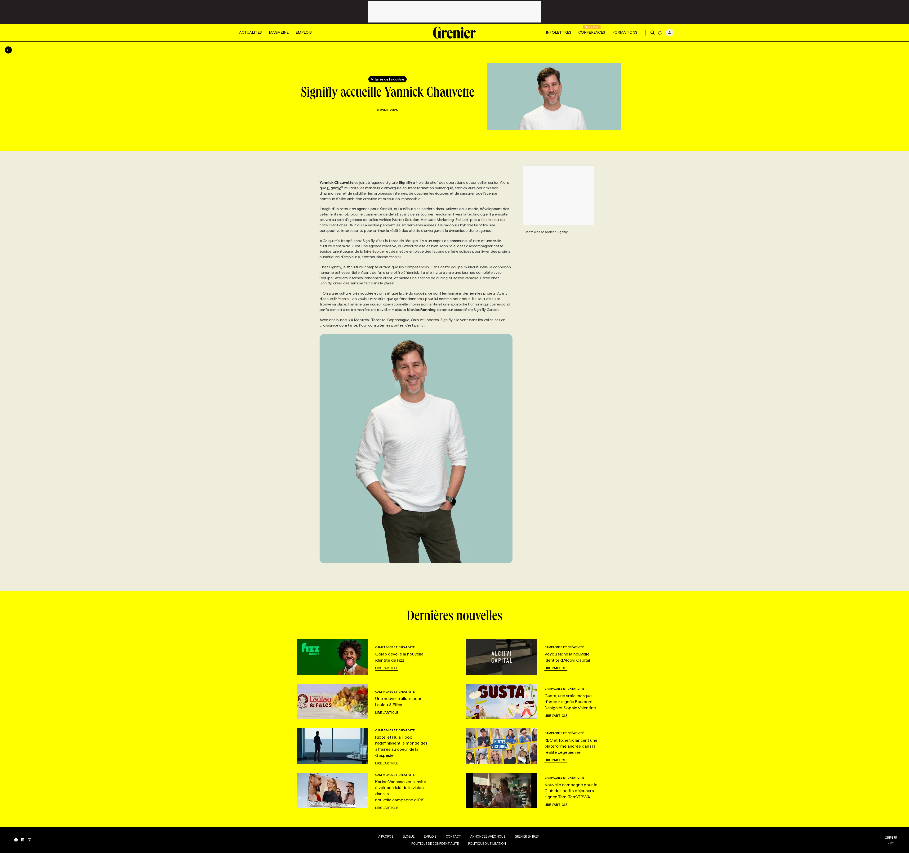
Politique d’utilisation (487, 843)
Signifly (334, 188)
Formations (624, 32)
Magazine (279, 32)
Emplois (304, 32)
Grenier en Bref (527, 836)
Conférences (591, 32)
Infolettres (558, 32)
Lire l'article (386, 668)
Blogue (408, 836)
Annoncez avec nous (487, 836)
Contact (453, 836)
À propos (385, 836)
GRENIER (891, 837)
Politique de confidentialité (435, 843)
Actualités (250, 32)
